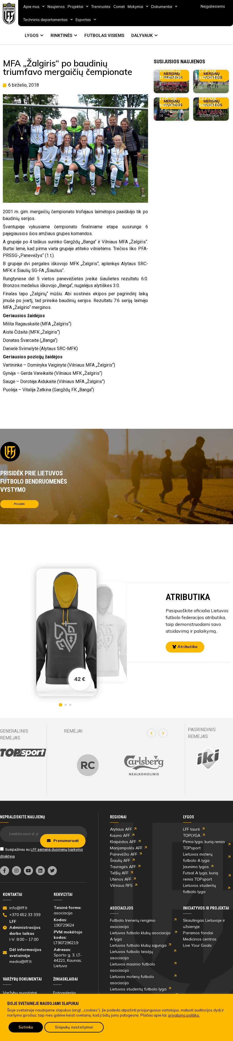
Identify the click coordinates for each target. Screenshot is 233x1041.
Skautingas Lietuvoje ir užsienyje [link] (204, 923)
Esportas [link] (83, 19)
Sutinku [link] (25, 1027)
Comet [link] (119, 6)
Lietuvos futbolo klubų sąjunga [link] (138, 945)
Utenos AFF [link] (120, 879)
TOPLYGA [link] (191, 835)
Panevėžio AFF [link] (123, 854)
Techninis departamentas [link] (45, 19)
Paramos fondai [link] (198, 932)
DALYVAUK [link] (142, 35)
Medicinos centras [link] (200, 939)
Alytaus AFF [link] (121, 829)
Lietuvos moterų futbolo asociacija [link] (132, 979)
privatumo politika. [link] (184, 1015)
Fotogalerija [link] (64, 992)
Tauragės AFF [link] (123, 866)
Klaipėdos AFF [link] (123, 841)
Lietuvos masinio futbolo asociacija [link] (132, 967)
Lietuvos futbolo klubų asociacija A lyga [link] (140, 936)
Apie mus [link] (31, 6)
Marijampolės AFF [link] (126, 847)
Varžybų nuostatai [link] (20, 992)
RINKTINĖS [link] (61, 35)
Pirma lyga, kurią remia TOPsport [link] (204, 844)
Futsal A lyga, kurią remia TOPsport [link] (200, 876)
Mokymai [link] (135, 6)
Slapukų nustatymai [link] (74, 1027)
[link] (9, 13)
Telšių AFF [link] (119, 872)
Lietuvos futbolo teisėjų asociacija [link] (131, 954)
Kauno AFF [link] (120, 835)
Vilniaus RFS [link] (121, 885)
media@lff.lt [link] (20, 961)
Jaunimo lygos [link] (196, 866)
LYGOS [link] (31, 35)
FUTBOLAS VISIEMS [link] (104, 35)
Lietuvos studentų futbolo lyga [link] (199, 888)
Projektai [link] (75, 6)
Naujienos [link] (56, 6)
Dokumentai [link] (161, 6)
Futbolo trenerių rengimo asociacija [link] (132, 923)
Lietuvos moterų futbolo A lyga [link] (198, 857)
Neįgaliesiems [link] (213, 6)
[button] (151, 733)
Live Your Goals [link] (197, 945)
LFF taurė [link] (191, 829)
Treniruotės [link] (101, 6)
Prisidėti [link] (19, 503)
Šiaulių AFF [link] (120, 860)
